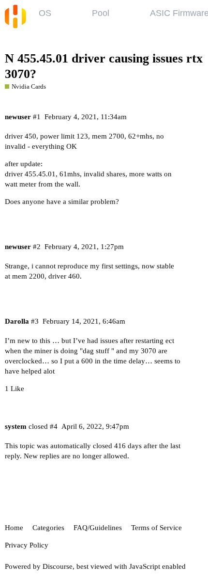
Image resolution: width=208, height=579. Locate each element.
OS (45, 13)
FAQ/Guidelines (98, 528)
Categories (48, 528)
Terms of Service (156, 528)
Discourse (58, 566)
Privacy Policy (26, 545)
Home (14, 528)
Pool (100, 13)
